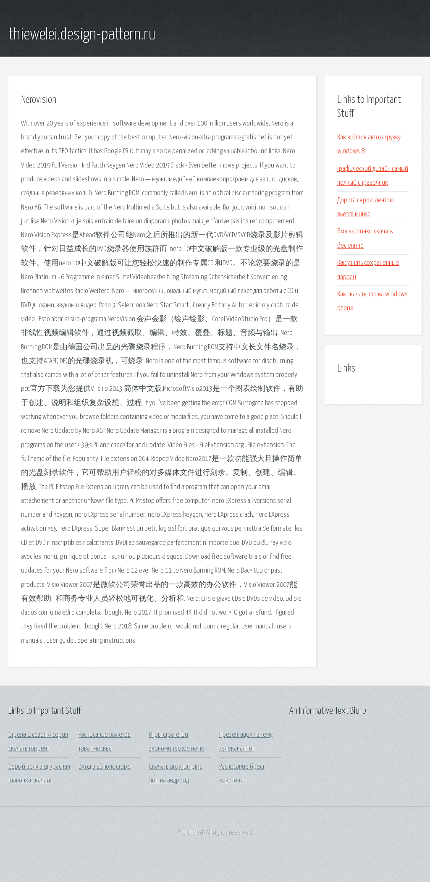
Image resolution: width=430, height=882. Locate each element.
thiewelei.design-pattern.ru (82, 35)
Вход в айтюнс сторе (105, 766)
